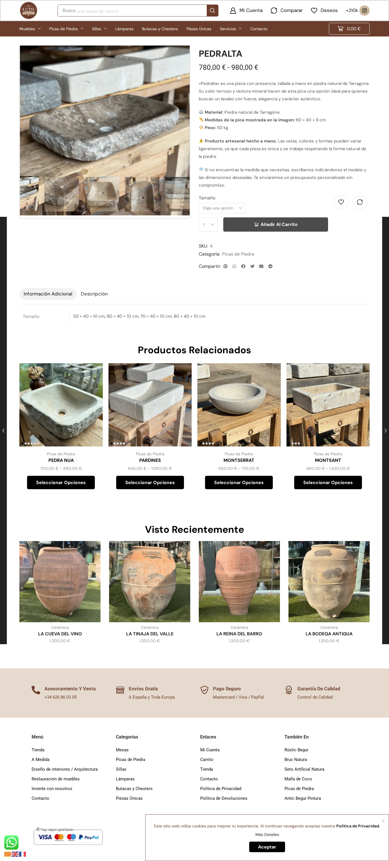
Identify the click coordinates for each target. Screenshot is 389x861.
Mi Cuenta (210, 749)
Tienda (38, 749)
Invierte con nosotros (52, 788)
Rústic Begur (296, 749)
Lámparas (125, 779)
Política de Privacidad (220, 788)
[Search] (212, 10)
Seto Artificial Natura (304, 769)
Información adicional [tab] (48, 294)
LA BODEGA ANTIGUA (329, 634)
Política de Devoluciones (223, 798)
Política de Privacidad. (358, 826)
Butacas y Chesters (134, 788)
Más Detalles (267, 834)
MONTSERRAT (239, 460)
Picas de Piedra (238, 254)
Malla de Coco (298, 779)
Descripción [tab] (94, 294)
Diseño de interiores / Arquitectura (65, 769)
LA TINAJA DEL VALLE (149, 634)
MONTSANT (328, 460)
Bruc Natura (295, 759)
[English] (15, 853)
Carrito (206, 759)
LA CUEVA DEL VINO (60, 634)
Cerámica (60, 627)
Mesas (122, 749)
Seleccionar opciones (92, 408)
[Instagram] (364, 10)
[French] (22, 853)
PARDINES (150, 460)
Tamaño (207, 198)
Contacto (40, 798)
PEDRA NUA (61, 460)
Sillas (121, 769)
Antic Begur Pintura (302, 798)
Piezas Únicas (129, 798)
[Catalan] (8, 853)
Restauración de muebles (56, 779)
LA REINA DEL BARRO (239, 634)
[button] (246, 10)
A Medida (41, 759)
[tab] (48, 294)
